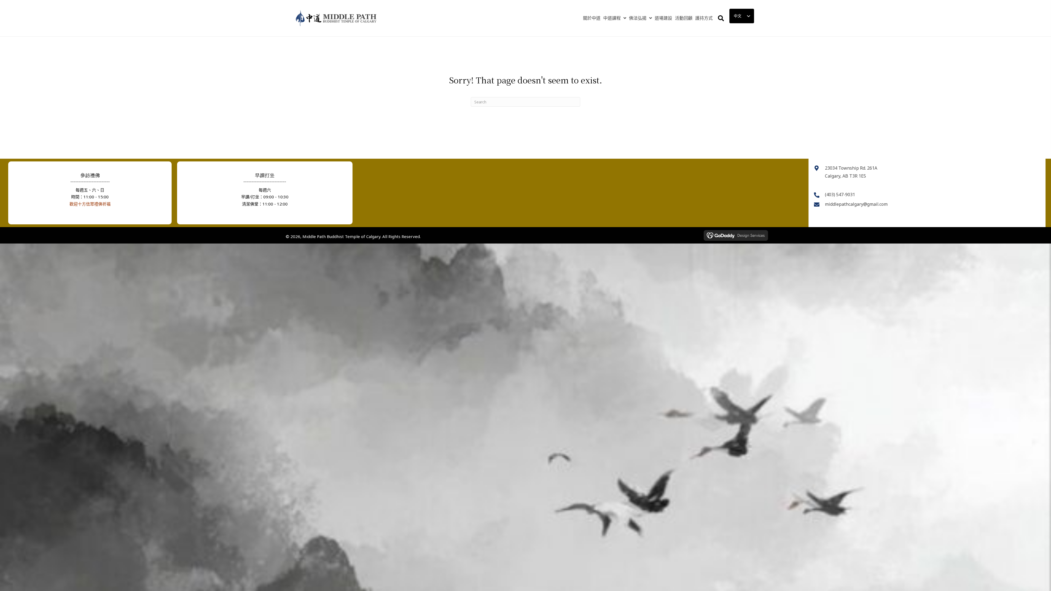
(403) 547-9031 (840, 195)
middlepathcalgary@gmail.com (856, 204)
